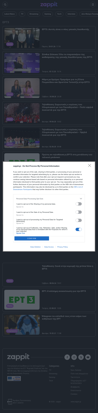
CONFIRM (31, 238)
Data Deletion (35, 247)
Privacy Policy (62, 247)
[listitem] (49, 198)
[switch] (79, 203)
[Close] (90, 166)
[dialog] (49, 206)
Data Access (49, 247)
